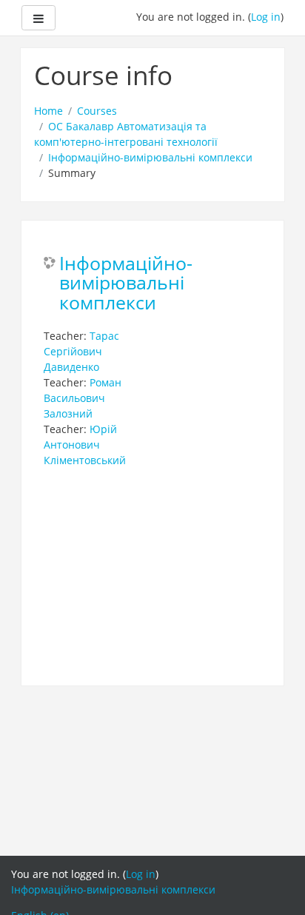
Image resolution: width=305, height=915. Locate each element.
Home (48, 111)
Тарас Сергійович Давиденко (81, 351)
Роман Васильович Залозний (82, 397)
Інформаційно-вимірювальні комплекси (150, 157)
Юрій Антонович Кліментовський (85, 444)
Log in (266, 17)
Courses (97, 111)
